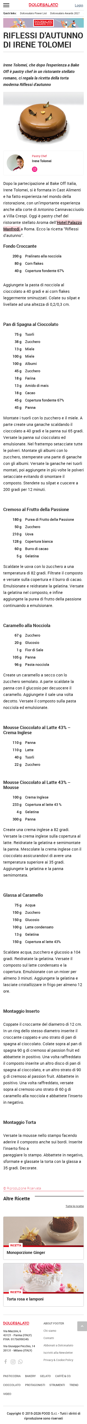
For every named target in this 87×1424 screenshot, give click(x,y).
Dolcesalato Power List (33, 13)
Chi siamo (50, 1331)
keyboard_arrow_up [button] (82, 1326)
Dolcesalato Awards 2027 (65, 13)
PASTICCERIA (12, 1376)
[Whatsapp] (20, 1361)
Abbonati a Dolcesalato (58, 1345)
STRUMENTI (57, 1385)
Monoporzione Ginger (26, 1252)
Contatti (49, 1338)
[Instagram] (13, 1361)
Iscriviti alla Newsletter (58, 1353)
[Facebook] (6, 1361)
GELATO (45, 1376)
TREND (73, 1385)
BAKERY (30, 1376)
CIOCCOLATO (12, 1385)
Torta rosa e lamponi (25, 1299)
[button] (6, 5)
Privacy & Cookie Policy (58, 1360)
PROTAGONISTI (35, 1385)
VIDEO (7, 1394)
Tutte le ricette (75, 1206)
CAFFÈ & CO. (63, 1376)
